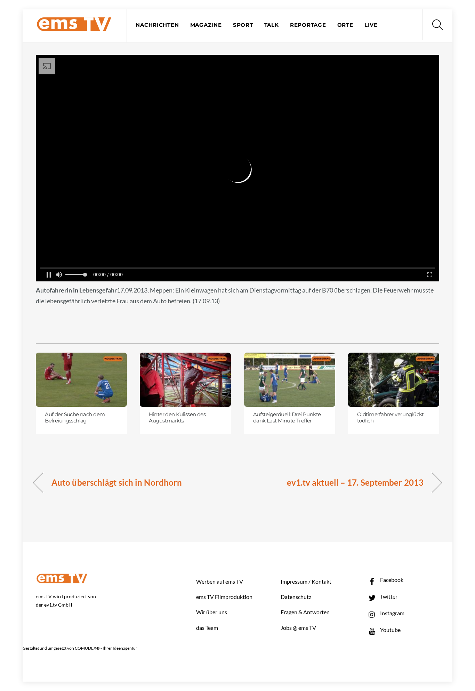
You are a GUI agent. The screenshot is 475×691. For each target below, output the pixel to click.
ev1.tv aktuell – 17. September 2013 (355, 482)
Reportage (308, 25)
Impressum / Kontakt (306, 581)
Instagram (391, 613)
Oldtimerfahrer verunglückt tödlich (390, 417)
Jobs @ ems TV (298, 627)
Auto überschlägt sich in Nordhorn (116, 482)
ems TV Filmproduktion (224, 596)
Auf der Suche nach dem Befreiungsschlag (75, 417)
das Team (207, 627)
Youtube (390, 629)
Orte (345, 25)
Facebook (391, 579)
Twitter (388, 596)
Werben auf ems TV (219, 581)
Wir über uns (211, 612)
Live (371, 25)
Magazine (206, 25)
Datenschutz (296, 596)
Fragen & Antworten (305, 612)
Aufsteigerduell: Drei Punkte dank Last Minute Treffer (287, 417)
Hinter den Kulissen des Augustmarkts (177, 417)
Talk (271, 25)
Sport (243, 25)
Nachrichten (157, 25)
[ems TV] (74, 27)
